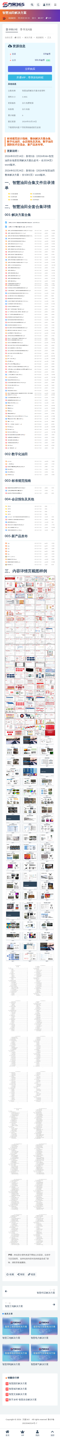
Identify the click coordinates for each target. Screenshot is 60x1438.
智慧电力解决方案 (39, 1338)
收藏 (11, 1274)
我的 (37, 1435)
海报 (21, 1274)
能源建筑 (12, 18)
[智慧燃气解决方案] (44, 1353)
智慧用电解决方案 (11, 1364)
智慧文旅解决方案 (18, 1394)
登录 (48, 5)
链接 (32, 1274)
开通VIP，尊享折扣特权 (30, 77)
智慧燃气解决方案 (39, 1364)
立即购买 (30, 69)
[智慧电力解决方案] (44, 1326)
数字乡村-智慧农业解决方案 (23, 1400)
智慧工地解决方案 (11, 1338)
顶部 (52, 1435)
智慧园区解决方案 (18, 1383)
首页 (19, 37)
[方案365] (4, 18)
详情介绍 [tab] (12, 29)
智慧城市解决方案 (18, 1389)
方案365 (26, 1419)
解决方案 (28, 37)
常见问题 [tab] (27, 29)
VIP (22, 1435)
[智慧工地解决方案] (15, 1326)
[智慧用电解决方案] (15, 1353)
